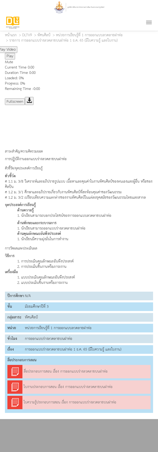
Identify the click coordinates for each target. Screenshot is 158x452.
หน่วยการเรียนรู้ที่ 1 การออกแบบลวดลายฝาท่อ (89, 35)
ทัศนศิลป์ (43, 35)
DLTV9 (27, 35)
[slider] (37, 48)
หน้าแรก (11, 35)
